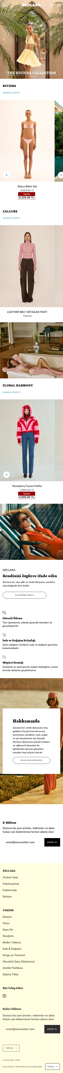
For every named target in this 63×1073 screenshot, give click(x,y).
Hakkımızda (10, 890)
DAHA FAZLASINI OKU (31, 760)
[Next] (59, 39)
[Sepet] (58, 5)
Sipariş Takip (10, 974)
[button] (52, 1066)
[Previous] (4, 39)
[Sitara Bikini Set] (27, 141)
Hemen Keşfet (11, 92)
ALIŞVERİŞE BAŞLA (24, 595)
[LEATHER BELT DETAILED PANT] (27, 266)
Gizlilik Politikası (13, 968)
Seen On (8, 930)
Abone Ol (52, 842)
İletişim (7, 896)
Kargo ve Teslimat (14, 955)
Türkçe (10, 1048)
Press (6, 923)
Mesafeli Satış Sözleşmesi (19, 961)
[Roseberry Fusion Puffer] (27, 440)
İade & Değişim (12, 949)
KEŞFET (31, 350)
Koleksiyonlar (11, 884)
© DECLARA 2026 (11, 1060)
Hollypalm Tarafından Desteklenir (22, 1067)
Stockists (8, 936)
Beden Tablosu (12, 942)
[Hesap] (51, 5)
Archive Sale (10, 877)
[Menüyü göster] (5, 5)
